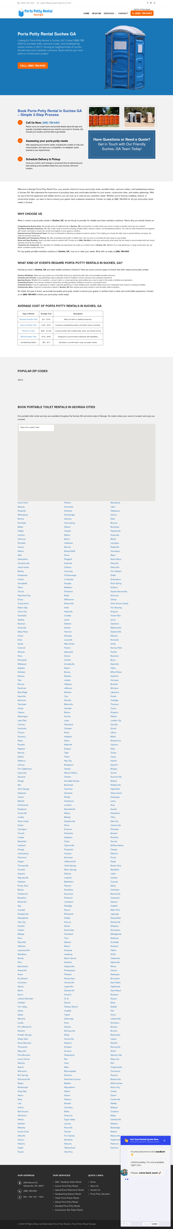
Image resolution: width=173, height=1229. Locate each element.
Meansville (115, 1135)
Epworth (114, 764)
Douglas (67, 583)
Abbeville (68, 744)
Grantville (22, 627)
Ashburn (114, 587)
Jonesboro (68, 901)
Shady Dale (23, 1038)
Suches (67, 716)
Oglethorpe (115, 986)
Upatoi (20, 1147)
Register (21, 748)
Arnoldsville (69, 663)
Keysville (22, 696)
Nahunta (67, 1143)
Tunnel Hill (22, 813)
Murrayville (115, 1046)
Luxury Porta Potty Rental (66, 1186)
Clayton (21, 712)
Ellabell (114, 1006)
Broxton (114, 522)
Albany (67, 813)
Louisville (68, 639)
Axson (20, 994)
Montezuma (116, 740)
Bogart (21, 1083)
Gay (19, 905)
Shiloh (113, 1050)
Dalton (67, 740)
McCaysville (69, 1030)
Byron (113, 659)
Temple (67, 768)
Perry (20, 655)
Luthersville (116, 1018)
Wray (20, 1099)
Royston (114, 1075)
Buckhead (68, 784)
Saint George (23, 788)
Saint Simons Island (119, 603)
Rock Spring (116, 583)
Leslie (113, 873)
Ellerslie (114, 635)
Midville (21, 800)
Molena (114, 780)
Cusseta (114, 881)
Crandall (21, 909)
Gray (113, 804)
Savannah (22, 772)
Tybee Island (116, 792)
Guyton (114, 998)
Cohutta (114, 877)
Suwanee (68, 950)
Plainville (114, 563)
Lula (19, 1103)
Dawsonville (116, 631)
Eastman (114, 1147)
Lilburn (113, 732)
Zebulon (67, 942)
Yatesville (68, 611)
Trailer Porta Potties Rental (67, 1198)
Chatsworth (23, 893)
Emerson (68, 829)
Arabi (66, 607)
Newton (114, 1131)
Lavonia (67, 1123)
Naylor (67, 667)
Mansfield (22, 841)
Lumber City (116, 720)
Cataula (114, 849)
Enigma (67, 748)
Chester (67, 776)
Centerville (115, 1099)
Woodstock (115, 502)
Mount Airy (115, 1087)
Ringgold (68, 559)
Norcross (115, 595)
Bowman (21, 623)
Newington (115, 974)
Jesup (113, 756)
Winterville (69, 603)
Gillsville (21, 1135)
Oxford (114, 514)
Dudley (67, 917)
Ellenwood (68, 913)
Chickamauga (70, 575)
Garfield (21, 1123)
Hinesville (115, 534)
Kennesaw (22, 659)
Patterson (115, 1143)
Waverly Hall (116, 1054)
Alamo (20, 1095)
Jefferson (68, 688)
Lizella (20, 1022)
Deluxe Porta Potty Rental (66, 1202)
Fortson (21, 732)
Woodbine (115, 869)
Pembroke (68, 833)
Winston (21, 651)
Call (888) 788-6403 (32, 65)
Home (86, 13)
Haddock (68, 736)
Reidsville (115, 546)
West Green (69, 643)
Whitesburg (23, 514)
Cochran (21, 724)
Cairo (66, 1062)
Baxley (21, 889)
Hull (112, 1010)
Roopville (22, 510)
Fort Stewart (116, 571)
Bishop (21, 571)
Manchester (23, 966)
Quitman (68, 518)
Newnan (21, 506)
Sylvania (21, 776)
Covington (22, 829)
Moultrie (21, 1030)
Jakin (113, 506)
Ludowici (68, 877)
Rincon (67, 909)
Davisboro (68, 889)
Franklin (21, 925)
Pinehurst (68, 897)
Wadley (114, 1103)
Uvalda (21, 817)
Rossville (68, 1127)
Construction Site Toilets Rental (69, 1210)
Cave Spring (69, 522)
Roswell (21, 744)
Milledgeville (116, 933)
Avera (20, 974)
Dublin (113, 575)
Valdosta (68, 684)
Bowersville (116, 1079)
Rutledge (68, 905)
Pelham (114, 716)
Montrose (22, 700)
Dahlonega (68, 1018)
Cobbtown (68, 542)
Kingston (114, 712)
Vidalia (21, 530)
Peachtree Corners (72, 1079)
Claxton (114, 970)
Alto (19, 784)
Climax (114, 599)
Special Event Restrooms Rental (69, 1190)
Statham (67, 623)
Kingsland (22, 809)
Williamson (69, 599)
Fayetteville (116, 530)
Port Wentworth (24, 1026)
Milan (66, 1067)
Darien (113, 1095)
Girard (113, 728)
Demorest (68, 857)
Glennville (115, 567)
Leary (66, 720)
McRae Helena (117, 845)
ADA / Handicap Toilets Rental (68, 1182)
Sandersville (69, 821)
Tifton (113, 817)
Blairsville (68, 704)
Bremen (114, 1026)
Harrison (68, 631)
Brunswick (115, 978)
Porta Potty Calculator (100, 1194)
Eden (113, 518)
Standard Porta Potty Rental (67, 1206)
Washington (23, 716)
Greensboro (116, 579)
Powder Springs (25, 1034)
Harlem (114, 760)
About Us (94, 1186)
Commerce (115, 1071)
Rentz (66, 732)
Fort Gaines (69, 1135)
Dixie (20, 639)
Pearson (67, 885)
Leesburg (68, 954)
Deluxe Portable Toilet (28, 325)
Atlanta (67, 526)
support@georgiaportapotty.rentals (55, 3)
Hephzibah (115, 788)
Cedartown (115, 958)
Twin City (22, 921)
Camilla (67, 659)
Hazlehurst (69, 800)
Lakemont (115, 692)
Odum (113, 667)
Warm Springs (70, 869)
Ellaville (114, 1042)
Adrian (20, 1010)
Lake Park (22, 720)
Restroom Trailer (28, 331)
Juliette (67, 680)
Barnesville (115, 893)
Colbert (21, 929)
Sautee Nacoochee (119, 591)
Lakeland (22, 845)
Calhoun (67, 567)
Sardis (20, 643)
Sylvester (68, 792)
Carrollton (68, 1107)
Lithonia (21, 764)
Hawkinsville (116, 1139)
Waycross (115, 1058)
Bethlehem (68, 881)
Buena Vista (116, 865)
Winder (67, 796)
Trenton (67, 647)
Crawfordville (116, 1067)
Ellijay (66, 1034)
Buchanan (115, 526)
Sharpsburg (69, 1054)
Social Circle (23, 1131)
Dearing (67, 873)
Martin (67, 538)
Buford (20, 1067)
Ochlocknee (23, 804)
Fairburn (67, 1099)
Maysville (22, 1050)
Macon (67, 946)
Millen (113, 736)
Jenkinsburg (23, 853)
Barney (67, 671)
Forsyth (21, 833)
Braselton (22, 897)
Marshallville (69, 809)
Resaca (21, 675)
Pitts (20, 962)
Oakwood (22, 792)
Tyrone (113, 772)
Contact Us (95, 1190)
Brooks (21, 958)
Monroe (21, 752)
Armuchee (68, 506)
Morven (21, 684)
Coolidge (114, 700)
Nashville (115, 663)
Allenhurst (22, 1115)
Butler (66, 595)
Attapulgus (115, 796)
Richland (114, 837)
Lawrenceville (24, 950)
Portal (113, 857)
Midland (114, 1107)
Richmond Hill (24, 1079)
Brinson (114, 1030)
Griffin (113, 954)
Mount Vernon (70, 958)
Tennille (67, 1131)
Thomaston (22, 1046)
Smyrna (67, 921)
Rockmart (22, 688)
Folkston (68, 974)
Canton (21, 796)
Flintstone (68, 591)
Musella (67, 1103)
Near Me (96, 13)
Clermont (22, 538)
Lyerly (66, 619)
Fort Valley (22, 1006)
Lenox (113, 800)
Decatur (67, 1026)
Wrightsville (116, 784)
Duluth (20, 825)
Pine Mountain (24, 1054)
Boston (67, 712)
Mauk (113, 1002)
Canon (113, 708)
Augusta (21, 873)
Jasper (114, 1038)
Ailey (113, 748)
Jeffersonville (70, 861)
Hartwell (67, 708)
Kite (112, 1062)
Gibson (21, 551)
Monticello (22, 901)
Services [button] (109, 13)
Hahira (113, 950)
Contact (123, 13)
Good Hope (69, 929)
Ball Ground (23, 1111)
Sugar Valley (69, 1119)
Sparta (21, 986)
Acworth (67, 994)
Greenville (22, 970)
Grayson (114, 611)
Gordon (67, 627)
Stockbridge (69, 514)
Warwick (21, 1018)
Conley (114, 1091)
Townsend (115, 897)
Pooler (20, 635)
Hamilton (68, 962)
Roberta (21, 1143)
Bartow (21, 518)
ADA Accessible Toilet (28, 336)
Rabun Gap (23, 607)
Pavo (20, 938)
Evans (20, 599)
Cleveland (68, 933)
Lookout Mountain (25, 998)
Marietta (67, 692)
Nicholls (67, 700)
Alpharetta (68, 651)
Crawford (115, 1111)
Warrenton (22, 1071)
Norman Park (116, 647)
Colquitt (67, 530)
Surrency (22, 736)
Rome (66, 555)
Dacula (67, 1002)
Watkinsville (116, 627)
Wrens (113, 966)
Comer (21, 708)
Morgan (114, 768)
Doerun (21, 1139)
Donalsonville (23, 563)
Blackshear (115, 1034)
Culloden (68, 728)
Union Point (23, 502)
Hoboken (21, 881)
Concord (21, 647)
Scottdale (115, 942)
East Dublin (116, 982)
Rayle (20, 740)
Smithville (22, 728)
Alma (66, 1022)
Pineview (114, 829)
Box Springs (23, 1075)
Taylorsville (69, 845)
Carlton (21, 579)
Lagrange (115, 913)
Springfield (22, 583)
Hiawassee (22, 575)
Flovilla (114, 651)
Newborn (68, 1042)
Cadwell (114, 905)
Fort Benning (116, 607)
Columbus (115, 889)
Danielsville (69, 990)
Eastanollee (116, 917)
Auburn (67, 1095)
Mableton (68, 587)
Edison (67, 534)
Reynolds (22, 942)
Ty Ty (66, 998)
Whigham (115, 925)
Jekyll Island (23, 567)
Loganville (68, 986)
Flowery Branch (71, 1006)
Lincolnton (22, 982)
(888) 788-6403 (27, 3)
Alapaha (21, 667)
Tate (19, 680)
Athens (21, 1119)
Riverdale (22, 522)
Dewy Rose (23, 631)
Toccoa (21, 591)
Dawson (114, 901)
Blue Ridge (22, 692)
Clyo (66, 696)
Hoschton (68, 788)
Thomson (115, 704)
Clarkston (115, 623)
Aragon (21, 861)
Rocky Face (23, 885)
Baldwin (67, 1083)
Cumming (68, 571)
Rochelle (21, 542)
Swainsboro (23, 559)
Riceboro (114, 994)
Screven (67, 1050)
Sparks (21, 756)
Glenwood (68, 724)
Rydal (113, 861)
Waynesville (23, 877)
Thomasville (23, 865)
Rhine (66, 825)
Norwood (114, 639)
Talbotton (22, 946)
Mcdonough (23, 1087)
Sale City (115, 821)
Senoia (67, 655)
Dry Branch (23, 978)
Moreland (68, 1139)
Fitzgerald (68, 849)
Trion (66, 938)
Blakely (67, 817)
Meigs (113, 1115)
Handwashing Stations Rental (68, 1194)
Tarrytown (22, 704)
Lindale (21, 837)
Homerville (69, 1038)
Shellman (115, 938)
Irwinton (21, 534)
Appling (21, 619)
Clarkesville (116, 1119)
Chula (66, 841)
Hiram (113, 1014)
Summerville (116, 776)
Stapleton (68, 837)
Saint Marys (116, 990)
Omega (21, 849)
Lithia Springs (70, 865)
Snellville (68, 563)
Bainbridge (115, 1127)
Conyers (68, 853)
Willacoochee (116, 1083)
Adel (20, 555)
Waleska (21, 1127)
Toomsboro (115, 551)
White (66, 1111)
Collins (21, 1107)
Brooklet (114, 684)
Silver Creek (23, 821)
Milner (113, 885)
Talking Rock (69, 1147)
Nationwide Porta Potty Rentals (56, 1223)
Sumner (114, 841)
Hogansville (69, 966)
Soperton (115, 675)
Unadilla (67, 1010)
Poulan (21, 1151)
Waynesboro (69, 1087)
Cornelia (21, 869)
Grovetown (115, 929)
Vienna (21, 546)
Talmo (20, 587)
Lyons (113, 619)
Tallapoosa (115, 510)
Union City (22, 611)
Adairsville (115, 962)
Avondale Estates (71, 780)
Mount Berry (116, 559)
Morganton (68, 764)
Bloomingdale (70, 1071)
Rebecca (21, 760)
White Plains (116, 671)
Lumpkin (68, 804)
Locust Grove (24, 1058)
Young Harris (23, 603)
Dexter (67, 925)
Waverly (21, 1062)
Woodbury (22, 954)
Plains (67, 756)
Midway (21, 933)
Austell (114, 809)
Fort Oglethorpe (25, 768)
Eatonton (68, 1075)
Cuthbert (21, 1002)
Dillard (67, 1091)
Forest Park (116, 615)
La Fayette (68, 579)
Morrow (67, 546)
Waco (113, 555)
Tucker (113, 752)
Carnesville (69, 982)
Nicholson (115, 1022)
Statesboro (115, 813)
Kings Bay (22, 1091)
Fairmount (22, 857)
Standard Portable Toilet (28, 319)
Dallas (20, 1014)
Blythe (113, 538)
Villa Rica (68, 1151)
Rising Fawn (69, 978)
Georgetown (23, 917)
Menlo (20, 990)
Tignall (67, 1014)
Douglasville (23, 913)
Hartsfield (22, 615)
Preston (67, 502)
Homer (113, 696)
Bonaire (114, 833)
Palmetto (68, 635)
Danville (114, 724)
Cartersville (116, 825)
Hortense (115, 680)
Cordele (67, 615)
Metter (20, 526)
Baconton (115, 655)
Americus (68, 1115)
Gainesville (115, 921)
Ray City (68, 760)
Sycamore (68, 893)
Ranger (21, 780)
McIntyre (114, 688)
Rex (66, 1058)
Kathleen (21, 671)
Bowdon (67, 675)
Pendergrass (69, 970)
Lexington (115, 542)
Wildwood (22, 663)
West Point (115, 909)
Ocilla (113, 643)
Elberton (114, 853)
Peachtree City (24, 595)
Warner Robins (70, 772)
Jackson (114, 744)
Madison (114, 1123)
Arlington (68, 1046)
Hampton (114, 946)
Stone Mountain (24, 1042)
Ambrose (68, 510)
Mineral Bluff (69, 551)
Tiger (66, 752)
